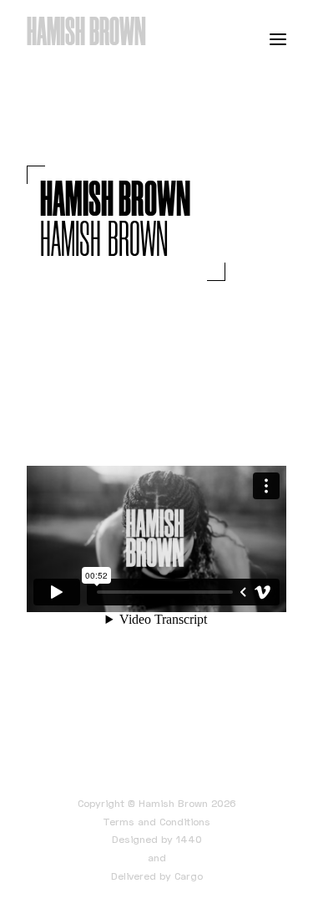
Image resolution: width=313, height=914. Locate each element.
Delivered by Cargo (157, 876)
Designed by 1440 (157, 839)
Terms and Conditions (156, 821)
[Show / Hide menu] (278, 38)
